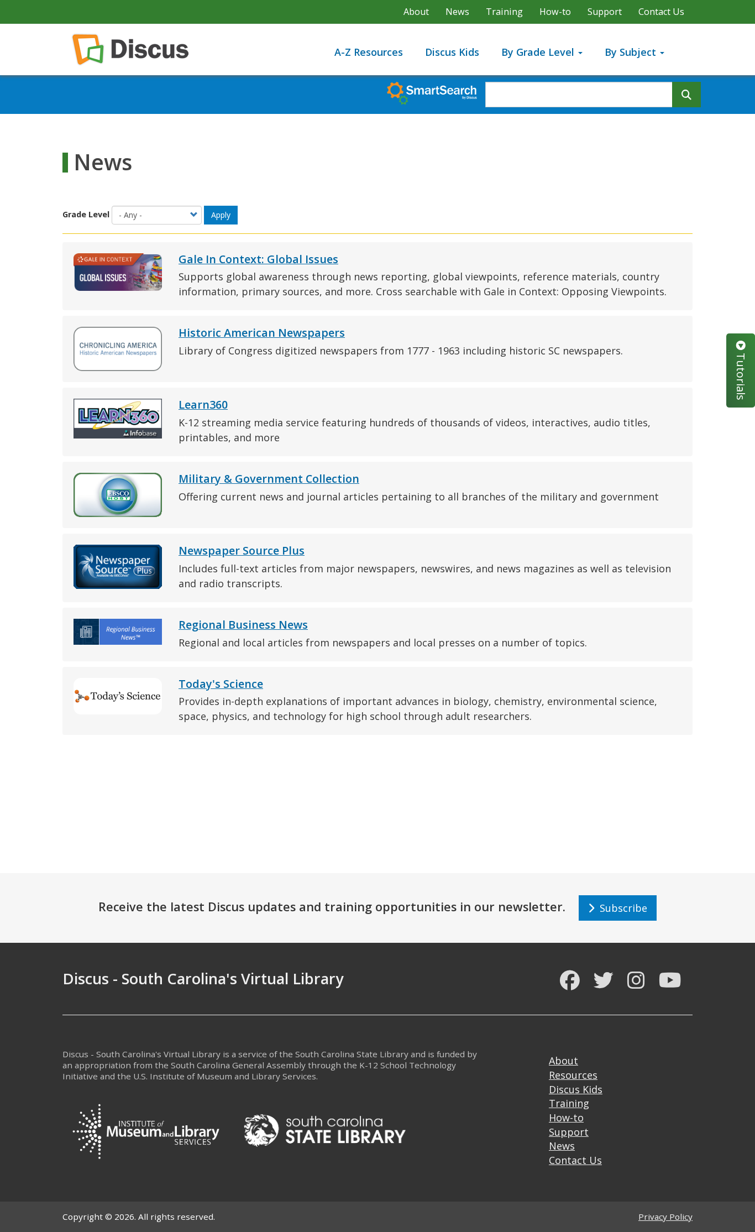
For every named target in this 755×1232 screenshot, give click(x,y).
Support (605, 12)
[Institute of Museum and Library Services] (145, 1129)
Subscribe (620, 908)
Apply (220, 215)
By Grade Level (539, 52)
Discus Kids (452, 52)
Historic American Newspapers (262, 332)
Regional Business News (243, 624)
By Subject (632, 52)
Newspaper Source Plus (242, 550)
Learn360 (203, 404)
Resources (573, 1075)
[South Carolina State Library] (324, 1129)
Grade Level (85, 214)
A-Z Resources (368, 52)
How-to (555, 12)
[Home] (134, 49)
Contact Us (661, 12)
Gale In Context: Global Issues (258, 259)
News (457, 12)
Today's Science (221, 683)
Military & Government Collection (269, 478)
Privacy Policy (665, 1216)
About (416, 12)
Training (504, 12)
